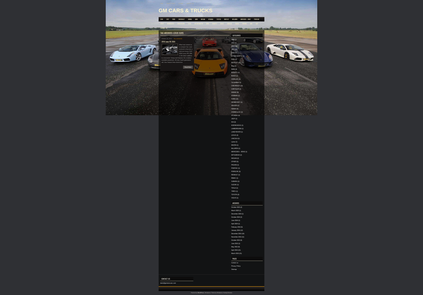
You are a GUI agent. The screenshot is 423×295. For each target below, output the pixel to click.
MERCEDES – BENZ (246, 19)
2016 (161, 19)
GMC (251, 24)
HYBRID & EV (236, 112)
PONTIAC (234, 168)
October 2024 (235, 217)
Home (161, 3)
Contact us (190, 3)
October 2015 (235, 240)
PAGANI (234, 165)
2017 (167, 19)
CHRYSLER (235, 89)
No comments (178, 38)
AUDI (196, 19)
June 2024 (234, 220)
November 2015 (236, 237)
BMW (207, 24)
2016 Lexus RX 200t (168, 41)
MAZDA (233, 145)
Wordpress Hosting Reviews (224, 292)
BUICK (222, 24)
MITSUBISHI (235, 155)
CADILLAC (229, 24)
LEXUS (189, 24)
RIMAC (233, 178)
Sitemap (180, 3)
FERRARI (244, 24)
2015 (232, 43)
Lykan (233, 142)
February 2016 (235, 227)
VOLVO (162, 24)
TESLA (233, 188)
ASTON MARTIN (199, 24)
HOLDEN (234, 105)
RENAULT (234, 175)
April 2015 (234, 250)
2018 (232, 53)
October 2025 (235, 207)
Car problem (235, 82)
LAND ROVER (236, 132)
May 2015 (234, 247)
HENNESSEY (235, 102)
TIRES (233, 191)
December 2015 (236, 233)
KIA (232, 122)
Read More (188, 67)
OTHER (233, 161)
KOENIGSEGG (170, 24)
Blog (232, 66)
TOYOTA (218, 19)
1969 (232, 39)
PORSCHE (256, 19)
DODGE (237, 24)
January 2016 (235, 230)
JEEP (257, 24)
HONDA (190, 19)
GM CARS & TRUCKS (185, 10)
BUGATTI (214, 24)
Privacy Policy (171, 3)
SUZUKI (234, 184)
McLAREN (234, 19)
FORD (173, 19)
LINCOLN (234, 138)
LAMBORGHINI (181, 24)
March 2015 (235, 253)
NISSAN (203, 19)
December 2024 (236, 214)
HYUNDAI (210, 19)
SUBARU (234, 181)
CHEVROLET (181, 19)
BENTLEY (226, 19)
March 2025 (235, 210)
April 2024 (234, 224)
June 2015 (234, 243)
